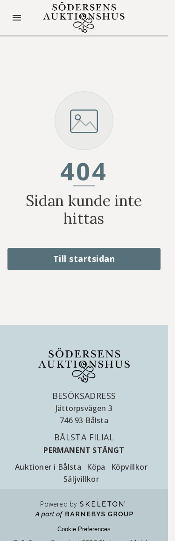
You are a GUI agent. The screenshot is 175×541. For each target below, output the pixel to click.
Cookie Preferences (84, 529)
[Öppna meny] (16, 17)
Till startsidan (84, 258)
